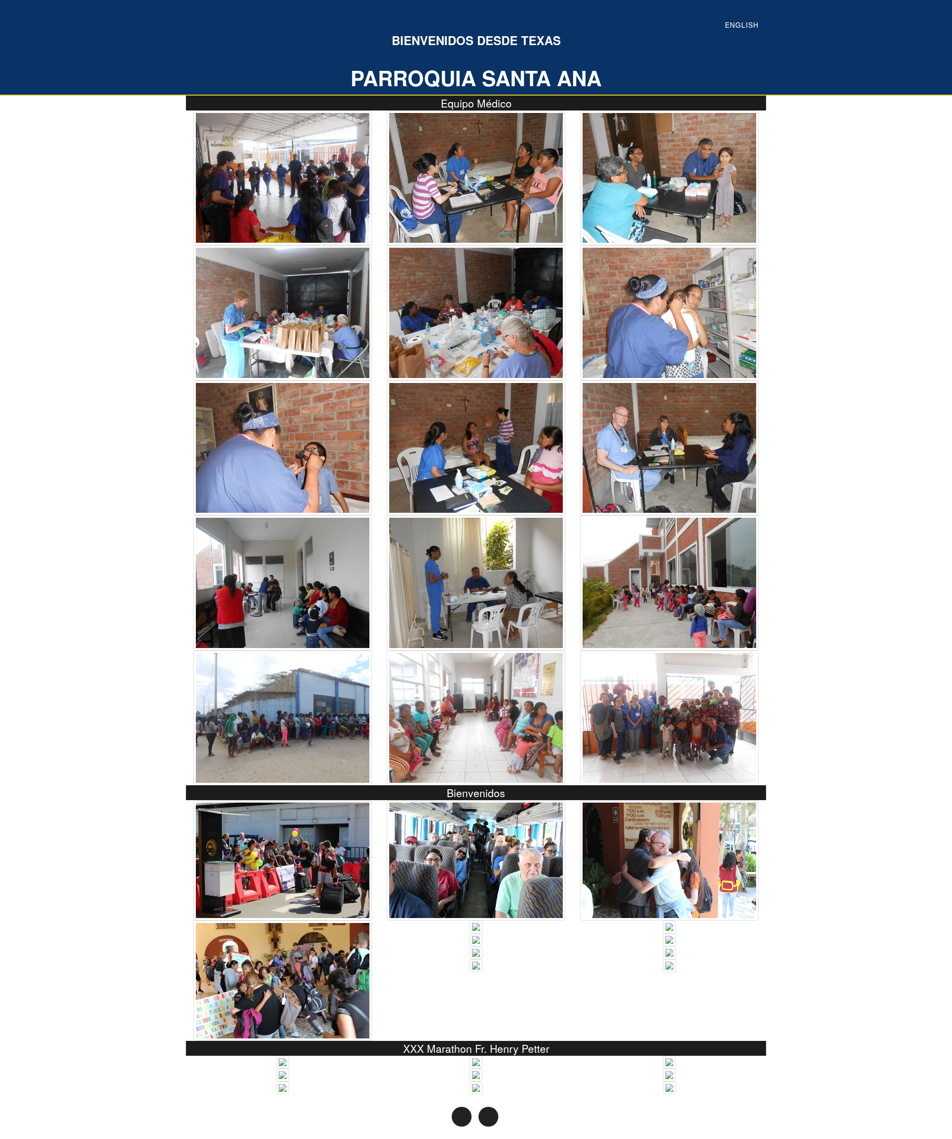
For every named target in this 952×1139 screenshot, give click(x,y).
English (742, 25)
